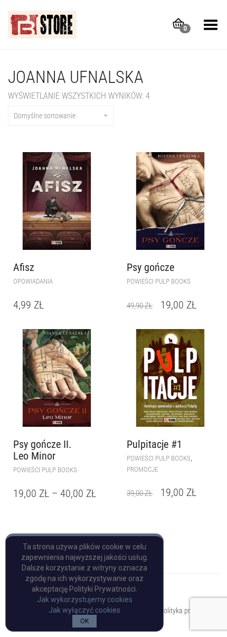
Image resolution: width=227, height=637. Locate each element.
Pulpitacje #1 (154, 444)
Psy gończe (150, 267)
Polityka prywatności (189, 610)
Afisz (23, 267)
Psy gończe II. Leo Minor (42, 450)
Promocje (142, 469)
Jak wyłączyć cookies (84, 610)
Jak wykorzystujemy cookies (85, 599)
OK (84, 621)
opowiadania (33, 281)
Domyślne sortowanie (44, 115)
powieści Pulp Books (159, 281)
